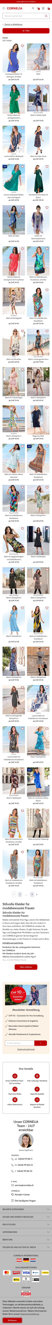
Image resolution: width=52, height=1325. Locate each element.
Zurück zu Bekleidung (13, 24)
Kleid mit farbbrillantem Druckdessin (38, 319)
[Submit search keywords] (46, 16)
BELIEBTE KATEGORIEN (13, 1209)
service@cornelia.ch (24, 1185)
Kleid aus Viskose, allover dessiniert (14, 475)
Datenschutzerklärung (29, 1314)
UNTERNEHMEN (10, 1232)
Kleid (38, 74)
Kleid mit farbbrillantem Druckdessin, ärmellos (38, 278)
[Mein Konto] (33, 8)
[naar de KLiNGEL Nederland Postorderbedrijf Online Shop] (33, 1260)
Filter (27, 30)
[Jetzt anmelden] (40, 1043)
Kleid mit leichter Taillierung (38, 839)
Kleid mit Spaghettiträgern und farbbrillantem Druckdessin (14, 558)
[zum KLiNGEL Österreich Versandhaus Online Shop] (19, 1260)
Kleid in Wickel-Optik (38, 115)
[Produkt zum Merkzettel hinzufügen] (22, 45)
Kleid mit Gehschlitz (13, 359)
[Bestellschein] (43, 8)
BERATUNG (8, 1239)
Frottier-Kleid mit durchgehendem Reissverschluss (13, 116)
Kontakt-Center (22, 1194)
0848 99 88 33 (24, 1171)
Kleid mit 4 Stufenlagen (13, 397)
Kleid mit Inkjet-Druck (38, 156)
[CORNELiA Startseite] (14, 8)
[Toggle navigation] (4, 8)
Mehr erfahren (26, 967)
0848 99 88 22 (25, 1165)
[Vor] (38, 894)
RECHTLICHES (9, 1224)
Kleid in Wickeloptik (38, 556)
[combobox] (26, 16)
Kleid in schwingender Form (38, 359)
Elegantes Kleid (38, 436)
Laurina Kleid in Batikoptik (13, 156)
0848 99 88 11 (25, 1159)
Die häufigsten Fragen (25, 1200)
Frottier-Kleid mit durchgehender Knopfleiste (14, 278)
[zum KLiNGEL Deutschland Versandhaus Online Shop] (26, 1260)
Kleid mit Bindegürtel (13, 318)
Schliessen (12, 1320)
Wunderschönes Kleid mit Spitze (38, 196)
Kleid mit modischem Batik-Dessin (38, 799)
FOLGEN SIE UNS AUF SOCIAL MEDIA (19, 1247)
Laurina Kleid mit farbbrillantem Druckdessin (38, 717)
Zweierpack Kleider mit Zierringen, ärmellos (13, 75)
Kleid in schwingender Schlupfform (14, 717)
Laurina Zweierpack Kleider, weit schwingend (14, 196)
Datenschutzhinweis (26, 1049)
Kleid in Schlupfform (38, 397)
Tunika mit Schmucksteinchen (38, 237)
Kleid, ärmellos (13, 236)
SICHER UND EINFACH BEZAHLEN (18, 1217)
